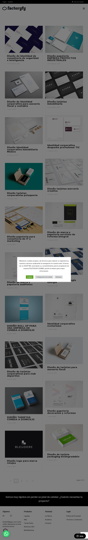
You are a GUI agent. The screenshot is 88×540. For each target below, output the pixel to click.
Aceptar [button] (29, 277)
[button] (6, 534)
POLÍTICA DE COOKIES (36, 268)
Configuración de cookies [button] (44, 277)
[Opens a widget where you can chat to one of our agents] (80, 536)
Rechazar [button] (58, 277)
